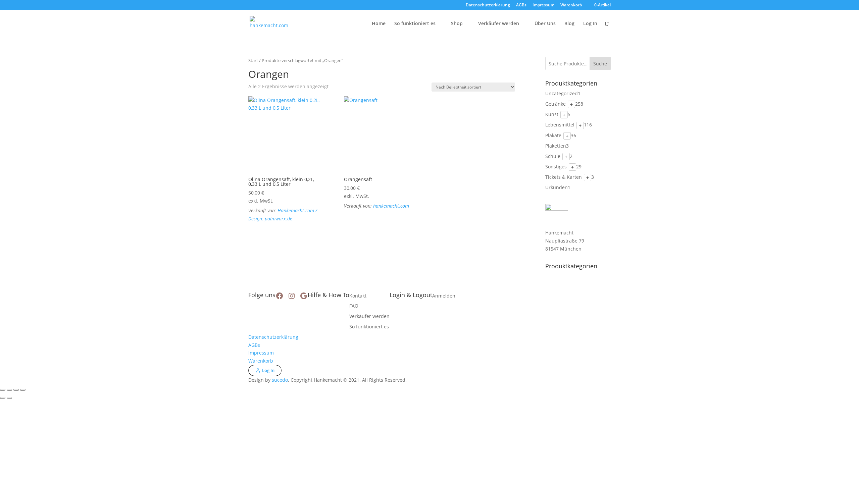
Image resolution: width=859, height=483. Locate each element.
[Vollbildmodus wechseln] (9, 390)
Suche (600, 63)
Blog (569, 23)
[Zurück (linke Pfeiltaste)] (2, 398)
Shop (457, 23)
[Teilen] (16, 390)
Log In (590, 23)
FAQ (353, 306)
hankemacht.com (391, 206)
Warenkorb (571, 5)
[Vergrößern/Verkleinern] (2, 390)
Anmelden (443, 295)
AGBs (521, 5)
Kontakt (357, 295)
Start (253, 60)
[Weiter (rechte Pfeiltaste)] (9, 398)
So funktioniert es (415, 23)
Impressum (543, 5)
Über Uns (545, 23)
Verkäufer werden (498, 23)
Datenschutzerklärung (488, 5)
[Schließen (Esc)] (23, 390)
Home (379, 23)
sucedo (280, 380)
